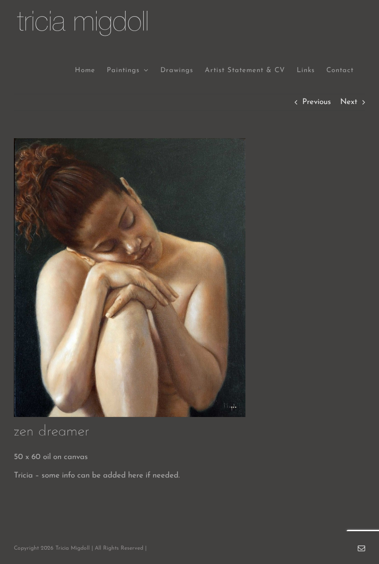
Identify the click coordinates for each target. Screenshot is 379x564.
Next (348, 102)
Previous (316, 102)
